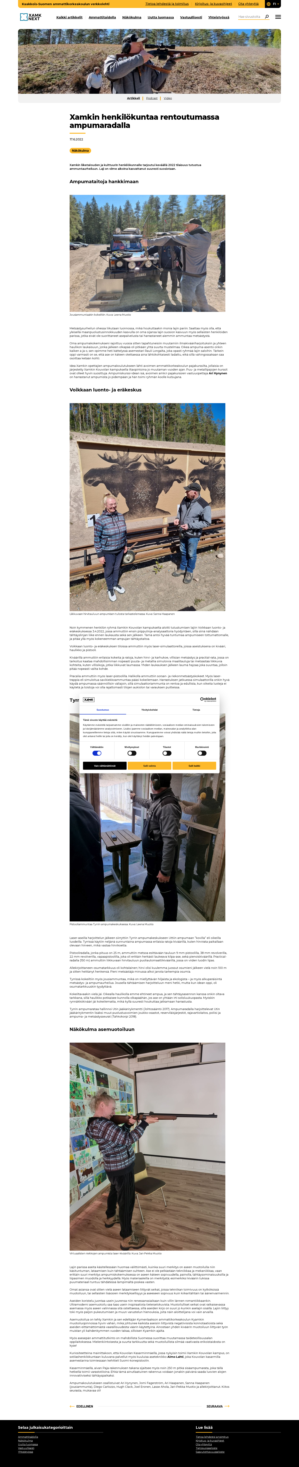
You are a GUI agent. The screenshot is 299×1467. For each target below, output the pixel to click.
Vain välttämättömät (105, 765)
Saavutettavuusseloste (210, 1451)
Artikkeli (133, 98)
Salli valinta (149, 765)
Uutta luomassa (161, 17)
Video (168, 98)
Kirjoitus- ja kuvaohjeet (213, 4)
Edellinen (84, 1406)
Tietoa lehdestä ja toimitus (167, 4)
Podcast (152, 98)
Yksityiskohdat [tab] (149, 709)
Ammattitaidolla (102, 17)
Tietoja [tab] (196, 709)
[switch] (132, 753)
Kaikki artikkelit (69, 17)
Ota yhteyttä (248, 4)
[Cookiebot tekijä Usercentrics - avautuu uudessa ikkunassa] (202, 699)
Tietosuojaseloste (206, 1448)
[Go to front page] (31, 17)
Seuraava (215, 1406)
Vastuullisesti (191, 17)
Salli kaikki (194, 765)
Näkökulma (131, 17)
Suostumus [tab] (103, 709)
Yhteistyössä (218, 17)
